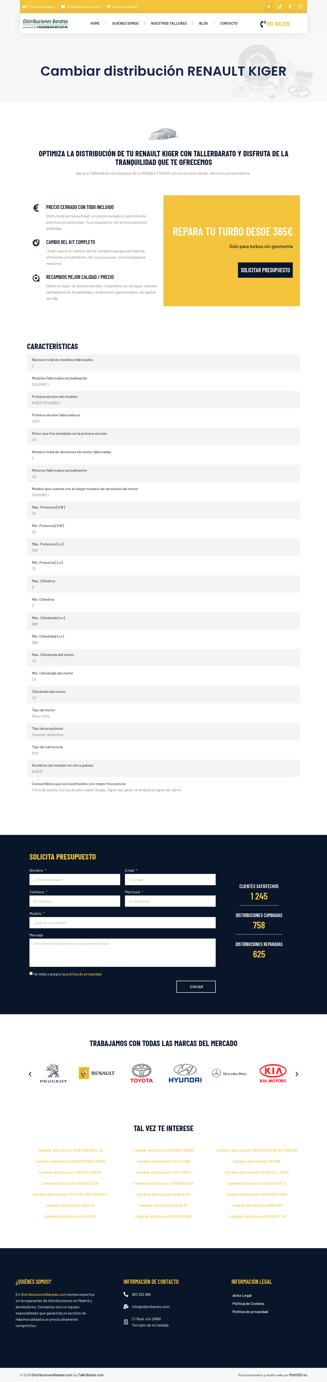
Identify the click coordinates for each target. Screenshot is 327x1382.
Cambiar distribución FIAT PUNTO (163, 1172)
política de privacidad (83, 974)
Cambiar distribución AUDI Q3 (70, 1205)
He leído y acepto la (67, 974)
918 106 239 (278, 23)
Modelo (35, 913)
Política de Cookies (248, 1303)
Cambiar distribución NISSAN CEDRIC (257, 1194)
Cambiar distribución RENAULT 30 (70, 1183)
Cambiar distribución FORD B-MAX (163, 1216)
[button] (269, 6)
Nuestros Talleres (169, 23)
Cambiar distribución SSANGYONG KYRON (70, 1161)
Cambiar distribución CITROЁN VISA (163, 1183)
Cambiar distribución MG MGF (257, 1161)
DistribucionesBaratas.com (44, 1294)
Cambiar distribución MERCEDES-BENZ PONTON (257, 1150)
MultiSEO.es (298, 1375)
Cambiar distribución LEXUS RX (70, 1216)
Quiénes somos (125, 23)
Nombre (36, 870)
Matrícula (133, 891)
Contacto (228, 23)
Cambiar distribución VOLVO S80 (163, 1161)
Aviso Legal (242, 1295)
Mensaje (36, 935)
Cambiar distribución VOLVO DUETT (257, 1183)
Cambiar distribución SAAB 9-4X (163, 1194)
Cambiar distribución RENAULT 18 (257, 1216)
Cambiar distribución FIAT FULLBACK (70, 1172)
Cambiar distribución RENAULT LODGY (257, 1172)
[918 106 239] (263, 24)
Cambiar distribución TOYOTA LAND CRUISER (70, 1194)
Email (130, 870)
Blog (203, 23)
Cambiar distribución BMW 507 (256, 1205)
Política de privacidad (250, 1311)
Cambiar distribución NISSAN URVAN (163, 1150)
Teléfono (37, 891)
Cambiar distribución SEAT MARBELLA (70, 1150)
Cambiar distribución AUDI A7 (163, 1205)
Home (95, 23)
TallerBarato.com (91, 1375)
